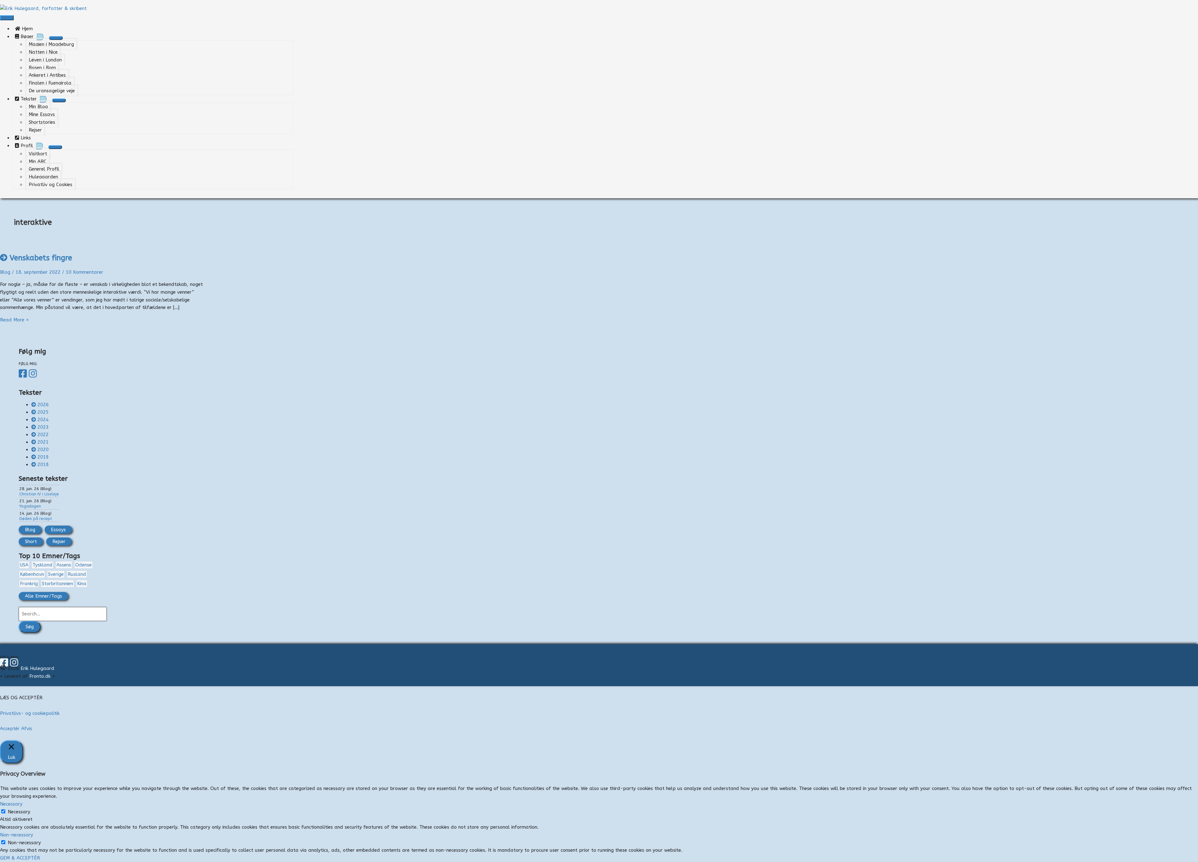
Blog (5, 272)
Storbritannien (57, 583)
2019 (43, 457)
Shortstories (42, 122)
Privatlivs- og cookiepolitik (30, 713)
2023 (43, 427)
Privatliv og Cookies (50, 184)
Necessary (19, 812)
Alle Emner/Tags (43, 596)
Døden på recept (35, 518)
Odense (83, 565)
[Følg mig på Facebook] (24, 373)
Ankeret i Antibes (47, 75)
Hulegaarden (43, 177)
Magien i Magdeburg (51, 44)
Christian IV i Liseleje (39, 494)
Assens (63, 565)
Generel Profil (44, 169)
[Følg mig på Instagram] (34, 373)
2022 (43, 434)
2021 (43, 442)
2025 (43, 412)
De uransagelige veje (52, 91)
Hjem (28, 28)
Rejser (35, 130)
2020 (43, 449)
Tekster (28, 99)
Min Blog (38, 106)
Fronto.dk (40, 676)
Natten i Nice (43, 52)
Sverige (56, 574)
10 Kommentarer (84, 272)
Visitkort (38, 154)
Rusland (77, 574)
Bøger (26, 36)
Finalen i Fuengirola (50, 83)
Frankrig (29, 583)
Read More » (14, 320)
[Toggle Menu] (56, 38)
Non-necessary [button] (16, 835)
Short (31, 541)
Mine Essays (42, 114)
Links (27, 138)
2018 (43, 464)
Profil (26, 145)
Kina (81, 583)
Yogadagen (30, 506)
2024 (43, 419)
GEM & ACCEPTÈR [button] (20, 858)
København (32, 574)
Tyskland (42, 565)
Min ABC (37, 161)
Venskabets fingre (41, 257)
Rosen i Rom (42, 67)
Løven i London (45, 60)
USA (24, 565)
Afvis (26, 728)
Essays (58, 529)
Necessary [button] (11, 804)
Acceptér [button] (10, 728)
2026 (43, 404)
